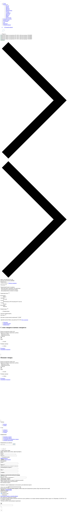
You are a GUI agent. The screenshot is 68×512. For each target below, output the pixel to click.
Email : (2, 462)
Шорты (7, 15)
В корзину (3, 348)
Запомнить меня (5, 457)
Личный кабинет (7, 24)
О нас (4, 3)
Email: (2, 454)
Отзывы (5, 432)
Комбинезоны (9, 10)
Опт (4, 22)
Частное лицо (5, 493)
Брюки (7, 6)
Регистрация (8, 459)
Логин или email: (4, 487)
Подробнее (3, 349)
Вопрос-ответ (6, 20)
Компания (4, 494)
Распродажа (8, 17)
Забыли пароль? (4, 458)
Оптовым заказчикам (8, 440)
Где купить (5, 21)
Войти (8, 478)
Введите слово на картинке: (7, 477)
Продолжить (3, 496)
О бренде (5, 429)
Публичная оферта (7, 438)
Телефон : (3, 472)
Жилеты (8, 9)
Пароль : (3, 464)
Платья (7, 11)
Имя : (2, 469)
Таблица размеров (12, 283)
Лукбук (5, 425)
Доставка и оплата (7, 18)
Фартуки (8, 14)
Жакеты (7, 8)
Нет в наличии (24, 319)
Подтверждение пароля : (6, 467)
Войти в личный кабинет (12, 496)
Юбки (7, 16)
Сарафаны (8, 12)
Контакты (5, 23)
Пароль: (2, 455)
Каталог (5, 4)
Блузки (7, 5)
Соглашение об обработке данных (11, 439)
